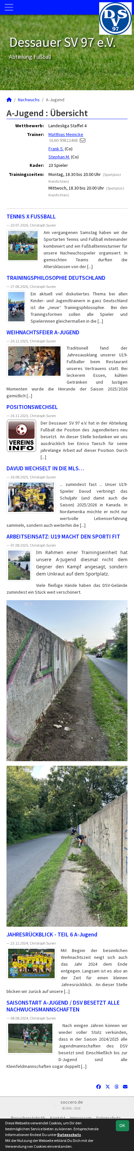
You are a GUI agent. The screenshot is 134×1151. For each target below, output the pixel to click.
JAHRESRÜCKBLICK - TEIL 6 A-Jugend (52, 934)
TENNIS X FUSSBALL (31, 216)
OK (122, 1125)
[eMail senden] (83, 140)
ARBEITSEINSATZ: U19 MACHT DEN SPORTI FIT (63, 536)
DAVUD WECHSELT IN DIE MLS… (45, 468)
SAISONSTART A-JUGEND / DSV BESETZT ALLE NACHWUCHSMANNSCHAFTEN (63, 1006)
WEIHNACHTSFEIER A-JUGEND (43, 332)
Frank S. (56, 149)
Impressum (81, 1118)
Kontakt (57, 1118)
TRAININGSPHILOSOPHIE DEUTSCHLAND (56, 277)
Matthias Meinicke (65, 134)
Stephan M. (59, 157)
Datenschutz (108, 1118)
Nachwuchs (29, 100)
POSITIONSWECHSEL (32, 407)
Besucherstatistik (28, 1118)
